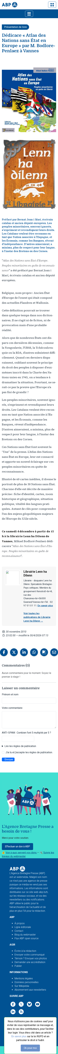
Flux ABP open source (27, 938)
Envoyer (8, 759)
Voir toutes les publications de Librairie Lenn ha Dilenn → (37, 617)
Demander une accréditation (30, 962)
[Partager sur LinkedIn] (24, 652)
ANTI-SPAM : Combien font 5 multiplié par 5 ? (26, 732)
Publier (18, 965)
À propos (20, 923)
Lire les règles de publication (20, 746)
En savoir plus (18, 1036)
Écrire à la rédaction (25, 950)
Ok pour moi (30, 1047)
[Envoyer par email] (54, 652)
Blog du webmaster (25, 934)
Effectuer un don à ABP (17, 846)
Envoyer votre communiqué (30, 954)
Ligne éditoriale (23, 927)
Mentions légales (24, 978)
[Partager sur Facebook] (4, 652)
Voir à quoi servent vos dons (21, 852)
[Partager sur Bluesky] (44, 652)
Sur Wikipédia (22, 985)
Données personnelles (27, 982)
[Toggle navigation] (52, 5)
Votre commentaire (12, 707)
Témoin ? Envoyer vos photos (31, 958)
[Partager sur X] (14, 652)
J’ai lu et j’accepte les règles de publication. (29, 752)
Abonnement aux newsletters (30, 989)
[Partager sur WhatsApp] (34, 652)
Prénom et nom (10, 694)
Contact (19, 930)
